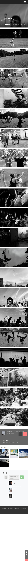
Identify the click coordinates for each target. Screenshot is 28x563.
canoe (15, 488)
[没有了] (5, 283)
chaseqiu (10, 431)
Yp (14, 494)
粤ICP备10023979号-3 (21, 508)
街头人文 (8, 440)
